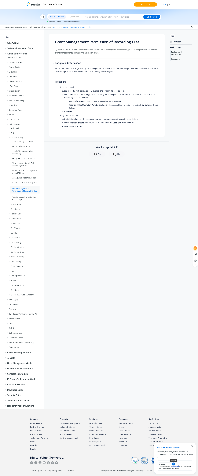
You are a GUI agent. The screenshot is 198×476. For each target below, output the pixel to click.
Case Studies (124, 430)
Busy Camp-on (17, 266)
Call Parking (16, 242)
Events (33, 449)
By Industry (94, 438)
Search (153, 16)
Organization (14, 91)
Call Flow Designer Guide (19, 352)
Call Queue (15, 209)
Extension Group (16, 95)
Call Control (14, 119)
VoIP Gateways (66, 434)
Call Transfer (16, 228)
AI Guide (11, 357)
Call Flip (14, 233)
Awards (33, 445)
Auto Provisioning (16, 100)
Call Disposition (17, 285)
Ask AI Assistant (191, 246)
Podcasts (123, 445)
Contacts (13, 76)
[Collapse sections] (192, 27)
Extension (13, 72)
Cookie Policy (69, 470)
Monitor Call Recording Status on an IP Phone (25, 171)
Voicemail (15, 128)
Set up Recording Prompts (23, 158)
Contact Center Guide (17, 373)
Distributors (35, 430)
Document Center (52, 4)
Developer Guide (15, 389)
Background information (176, 53)
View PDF (178, 41)
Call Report (14, 328)
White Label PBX (96, 430)
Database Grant (16, 337)
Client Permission (16, 81)
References (14, 347)
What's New (13, 43)
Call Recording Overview (22, 141)
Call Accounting (15, 333)
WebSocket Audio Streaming (21, 342)
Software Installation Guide (20, 48)
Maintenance (14, 318)
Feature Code (16, 214)
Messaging (13, 299)
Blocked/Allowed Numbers (22, 295)
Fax (12, 271)
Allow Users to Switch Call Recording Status (23, 164)
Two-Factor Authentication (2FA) (23, 314)
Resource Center (126, 423)
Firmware (123, 438)
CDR (11, 323)
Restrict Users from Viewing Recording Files (24, 198)
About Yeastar (36, 423)
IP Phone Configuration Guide (21, 379)
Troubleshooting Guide (18, 400)
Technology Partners (39, 438)
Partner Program (37, 427)
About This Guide (15, 57)
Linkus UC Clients (67, 427)
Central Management (69, 438)
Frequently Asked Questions (20, 405)
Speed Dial (15, 223)
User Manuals (125, 434)
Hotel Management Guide (19, 363)
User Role (13, 105)
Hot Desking (16, 261)
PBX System (14, 304)
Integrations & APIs (97, 434)
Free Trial (145, 4)
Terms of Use (45, 470)
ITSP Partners (36, 434)
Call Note (15, 290)
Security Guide (14, 395)
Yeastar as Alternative (157, 438)
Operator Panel (15, 110)
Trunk (11, 114)
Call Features (34, 27)
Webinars (123, 441)
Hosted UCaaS (95, 423)
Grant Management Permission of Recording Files (72, 27)
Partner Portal (154, 430)
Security (12, 309)
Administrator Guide (19, 27)
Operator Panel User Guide (20, 368)
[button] (5, 43)
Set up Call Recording (21, 146)
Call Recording (46, 27)
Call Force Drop (17, 252)
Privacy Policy (57, 470)
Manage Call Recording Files (24, 178)
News (32, 441)
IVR (12, 133)
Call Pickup (15, 237)
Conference (16, 218)
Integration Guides (16, 384)
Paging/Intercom (18, 275)
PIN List (14, 280)
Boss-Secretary (17, 256)
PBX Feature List (155, 434)
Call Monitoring (17, 247)
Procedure (175, 59)
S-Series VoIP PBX (67, 430)
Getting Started (15, 62)
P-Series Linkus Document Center (191, 252)
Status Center (15, 67)
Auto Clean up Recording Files (24, 182)
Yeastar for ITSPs (155, 441)
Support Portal (191, 258)
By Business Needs (97, 445)
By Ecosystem (95, 441)
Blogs (121, 427)
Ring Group (16, 204)
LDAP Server (14, 86)
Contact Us (153, 423)
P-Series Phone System (70, 423)
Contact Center (95, 427)
